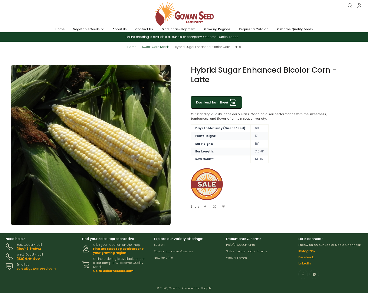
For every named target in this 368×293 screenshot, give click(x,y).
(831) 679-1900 (28, 259)
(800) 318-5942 (29, 249)
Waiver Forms (236, 258)
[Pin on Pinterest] (224, 206)
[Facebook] (303, 274)
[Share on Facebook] (205, 206)
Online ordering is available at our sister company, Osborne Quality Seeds (181, 37)
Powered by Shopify (197, 288)
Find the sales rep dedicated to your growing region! (118, 251)
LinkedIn (304, 263)
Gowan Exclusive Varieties (173, 251)
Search (159, 245)
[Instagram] (314, 274)
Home (132, 47)
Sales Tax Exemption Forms (246, 251)
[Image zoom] (90, 145)
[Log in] (359, 5)
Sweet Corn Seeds (156, 47)
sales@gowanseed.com (36, 268)
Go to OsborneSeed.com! (114, 271)
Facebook (306, 257)
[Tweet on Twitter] (214, 206)
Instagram (306, 251)
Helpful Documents (240, 245)
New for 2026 (163, 258)
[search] (349, 5)
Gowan (174, 288)
